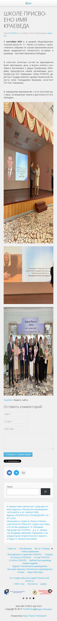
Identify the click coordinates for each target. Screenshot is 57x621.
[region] (28, 592)
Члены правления (30, 551)
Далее (50, 591)
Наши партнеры (35, 572)
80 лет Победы (42, 548)
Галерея (49, 554)
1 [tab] (23, 598)
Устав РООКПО (42, 557)
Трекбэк (8, 400)
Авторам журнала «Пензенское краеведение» (30, 569)
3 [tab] (30, 598)
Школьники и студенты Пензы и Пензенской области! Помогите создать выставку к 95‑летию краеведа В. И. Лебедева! (28, 524)
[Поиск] (45, 491)
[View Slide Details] (14, 592)
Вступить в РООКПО (21, 557)
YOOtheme (28, 609)
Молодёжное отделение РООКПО (24, 554)
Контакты (32, 583)
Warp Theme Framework (34, 615)
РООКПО (13, 33)
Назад (7, 591)
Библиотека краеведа (40, 560)
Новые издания (30, 563)
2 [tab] (27, 598)
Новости (11, 548)
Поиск (10, 486)
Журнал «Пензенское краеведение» (30, 566)
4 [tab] (33, 598)
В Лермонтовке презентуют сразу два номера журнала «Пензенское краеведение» (28, 508)
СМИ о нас (19, 583)
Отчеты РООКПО (17, 560)
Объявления (25, 548)
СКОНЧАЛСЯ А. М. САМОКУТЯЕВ (23, 512)
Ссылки (20, 572)
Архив (43, 583)
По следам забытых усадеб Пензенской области (29, 579)
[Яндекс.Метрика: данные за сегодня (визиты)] (43, 609)
